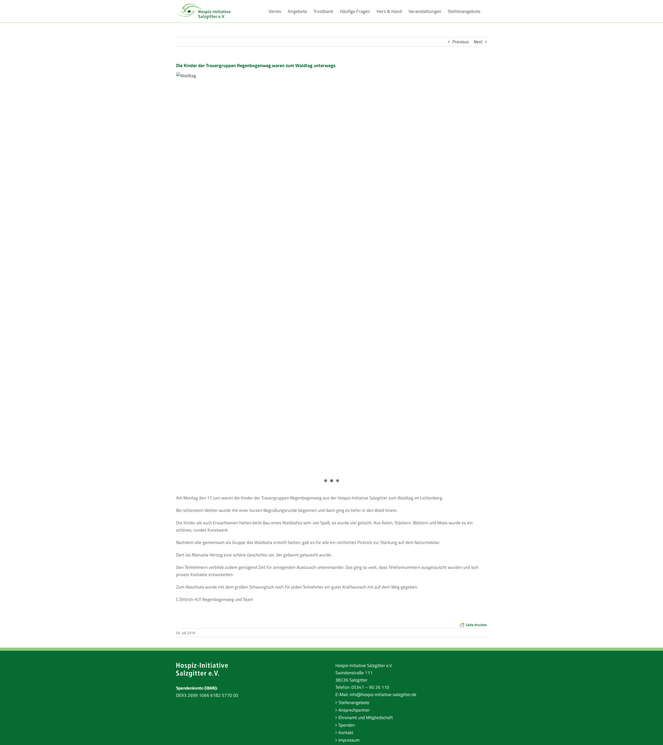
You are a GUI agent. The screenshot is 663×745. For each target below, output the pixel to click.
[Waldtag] (331, 188)
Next (478, 41)
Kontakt (345, 732)
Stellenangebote (353, 702)
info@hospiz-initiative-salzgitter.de (383, 694)
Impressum (348, 740)
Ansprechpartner (354, 710)
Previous (460, 41)
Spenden (346, 725)
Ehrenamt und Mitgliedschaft (365, 717)
